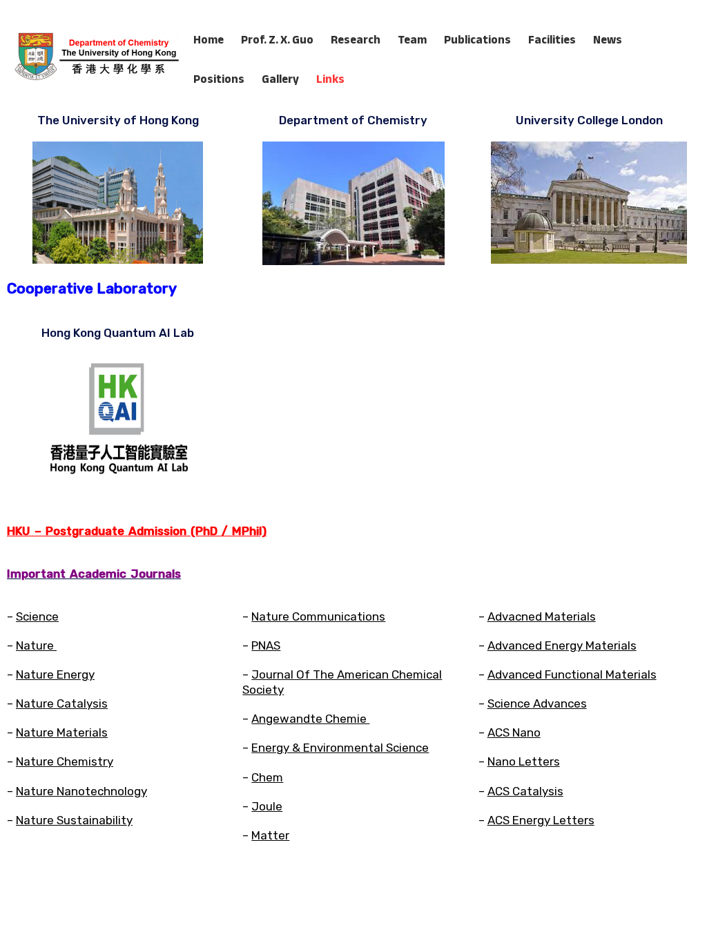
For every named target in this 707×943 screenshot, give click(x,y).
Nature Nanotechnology (81, 791)
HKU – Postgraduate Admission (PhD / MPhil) (137, 531)
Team (412, 39)
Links (330, 78)
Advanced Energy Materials (562, 645)
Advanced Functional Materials (572, 674)
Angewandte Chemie (310, 719)
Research (355, 39)
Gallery (280, 78)
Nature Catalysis (62, 703)
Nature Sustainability (74, 820)
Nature (36, 645)
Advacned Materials (541, 616)
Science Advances (537, 703)
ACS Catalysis (525, 791)
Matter (270, 835)
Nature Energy (55, 674)
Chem (267, 777)
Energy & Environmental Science (340, 748)
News (607, 39)
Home (208, 39)
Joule (266, 806)
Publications (477, 39)
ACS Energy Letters (540, 820)
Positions (218, 78)
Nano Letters (523, 761)
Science (37, 616)
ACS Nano (514, 732)
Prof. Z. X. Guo (277, 39)
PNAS (265, 645)
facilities (552, 39)
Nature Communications (318, 616)
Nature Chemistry (64, 761)
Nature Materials (62, 732)
